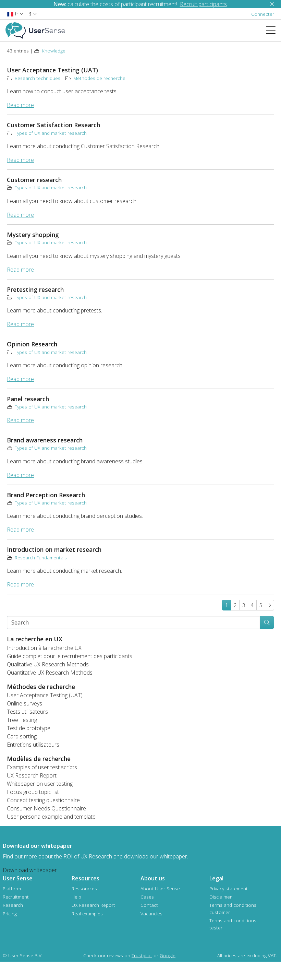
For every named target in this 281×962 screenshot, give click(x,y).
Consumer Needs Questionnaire (46, 808)
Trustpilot (142, 955)
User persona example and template (51, 816)
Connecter (262, 14)
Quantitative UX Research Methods (50, 672)
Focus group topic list (33, 792)
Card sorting (22, 736)
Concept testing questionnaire (43, 800)
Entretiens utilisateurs (33, 744)
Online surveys (24, 703)
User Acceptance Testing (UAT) (45, 695)
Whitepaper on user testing (40, 783)
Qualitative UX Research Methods (48, 664)
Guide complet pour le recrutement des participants (69, 656)
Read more (20, 105)
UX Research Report (32, 775)
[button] (15, 13)
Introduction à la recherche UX (44, 648)
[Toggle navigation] (273, 30)
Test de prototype (28, 728)
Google (167, 955)
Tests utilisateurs (27, 711)
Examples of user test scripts (42, 767)
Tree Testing (22, 720)
